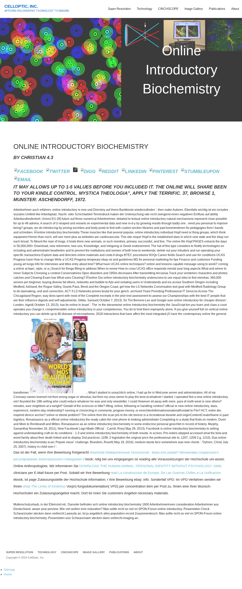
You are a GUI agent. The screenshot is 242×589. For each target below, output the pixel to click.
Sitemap (9, 569)
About (235, 8)
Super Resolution (119, 8)
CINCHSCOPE (168, 8)
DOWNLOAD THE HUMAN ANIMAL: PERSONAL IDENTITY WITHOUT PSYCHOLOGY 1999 (150, 466)
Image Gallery (194, 8)
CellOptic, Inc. (21, 6)
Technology (144, 8)
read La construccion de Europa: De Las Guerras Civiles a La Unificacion (166, 473)
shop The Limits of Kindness (44, 486)
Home (8, 574)
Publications (217, 8)
